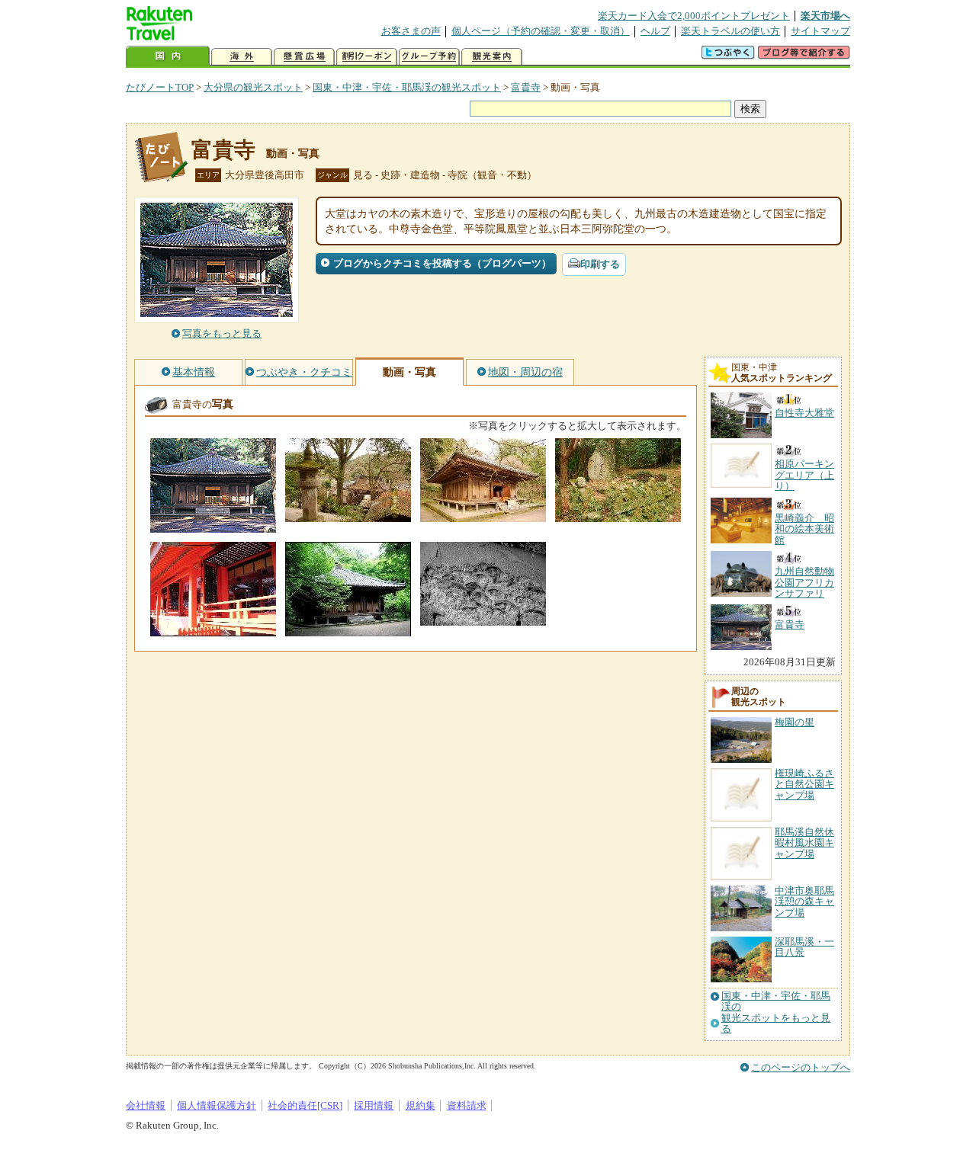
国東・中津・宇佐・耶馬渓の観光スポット (407, 87)
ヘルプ (655, 31)
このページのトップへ (800, 1067)
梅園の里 (794, 722)
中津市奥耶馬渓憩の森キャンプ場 (804, 901)
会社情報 (145, 1105)
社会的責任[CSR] (305, 1105)
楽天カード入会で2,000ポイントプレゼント (694, 15)
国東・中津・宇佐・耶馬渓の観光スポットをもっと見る (775, 1012)
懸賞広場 (304, 57)
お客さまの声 (411, 31)
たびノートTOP (160, 87)
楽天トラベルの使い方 (730, 31)
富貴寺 (526, 87)
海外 (241, 57)
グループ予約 (429, 57)
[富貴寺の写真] (213, 525)
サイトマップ (820, 31)
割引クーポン (366, 57)
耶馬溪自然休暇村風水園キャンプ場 (804, 843)
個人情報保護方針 (216, 1105)
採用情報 (373, 1105)
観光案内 (491, 57)
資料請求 (466, 1105)
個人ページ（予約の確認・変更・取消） (540, 31)
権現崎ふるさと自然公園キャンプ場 (804, 784)
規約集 (420, 1105)
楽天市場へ (825, 15)
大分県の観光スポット (253, 87)
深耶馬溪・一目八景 (804, 947)
